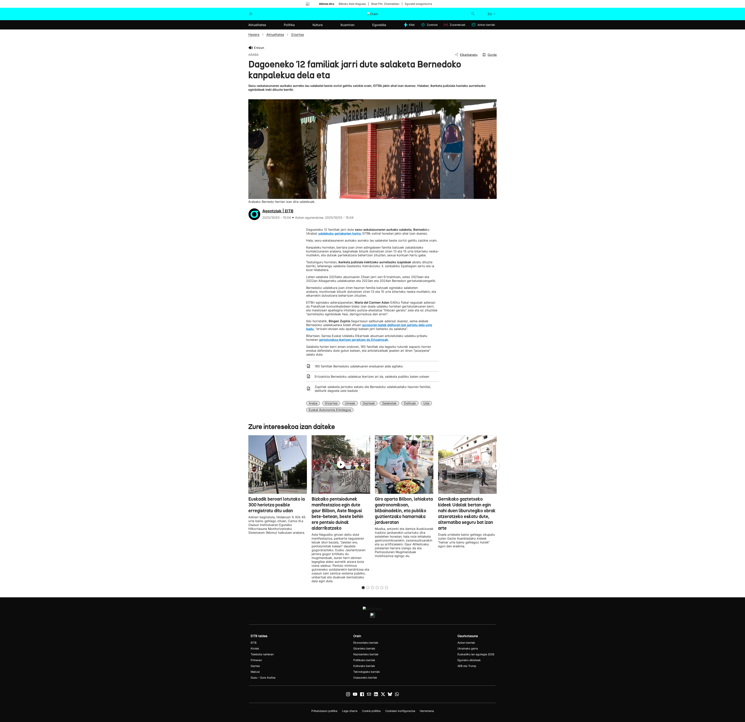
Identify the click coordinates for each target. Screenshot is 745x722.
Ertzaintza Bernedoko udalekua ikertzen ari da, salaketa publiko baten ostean (372, 376)
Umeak (350, 403)
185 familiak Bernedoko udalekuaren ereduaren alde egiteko (359, 366)
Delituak (410, 403)
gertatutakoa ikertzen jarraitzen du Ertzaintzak (353, 340)
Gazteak (369, 403)
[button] (496, 466)
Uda (426, 403)
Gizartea (331, 403)
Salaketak (389, 403)
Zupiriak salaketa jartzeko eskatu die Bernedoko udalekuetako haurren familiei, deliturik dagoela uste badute (373, 389)
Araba (313, 403)
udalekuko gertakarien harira (339, 233)
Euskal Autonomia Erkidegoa (330, 410)
